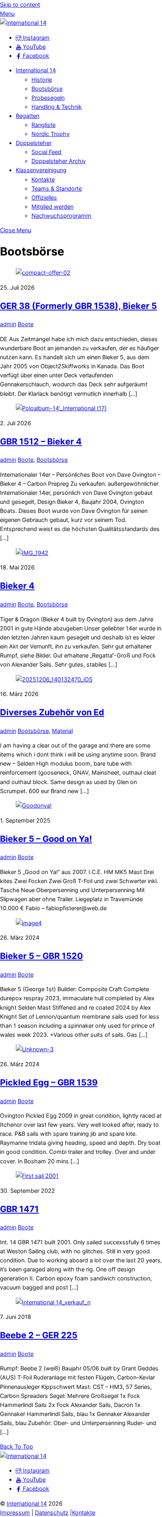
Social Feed (46, 152)
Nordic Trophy (50, 133)
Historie (41, 79)
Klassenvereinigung (41, 170)
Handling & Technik (56, 106)
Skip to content (20, 4)
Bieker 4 (17, 585)
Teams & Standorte (56, 188)
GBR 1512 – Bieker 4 (41, 441)
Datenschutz (51, 1512)
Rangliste (43, 124)
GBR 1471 (19, 1209)
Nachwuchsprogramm (61, 215)
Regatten (27, 115)
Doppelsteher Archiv (58, 161)
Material (62, 730)
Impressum (15, 1512)
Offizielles (44, 197)
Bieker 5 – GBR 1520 (41, 956)
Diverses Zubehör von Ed (52, 712)
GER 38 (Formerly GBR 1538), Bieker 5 (78, 306)
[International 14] (23, 22)
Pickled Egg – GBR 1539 (49, 1082)
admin (8, 324)
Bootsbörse (47, 88)
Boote (25, 324)
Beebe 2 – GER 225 (38, 1335)
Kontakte (43, 179)
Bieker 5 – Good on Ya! (46, 839)
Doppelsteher (34, 143)
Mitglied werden (52, 206)
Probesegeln (47, 97)
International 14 (36, 70)
